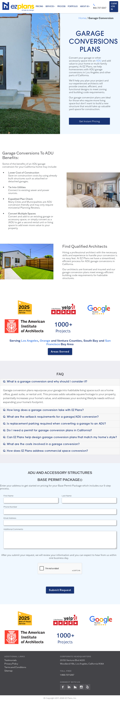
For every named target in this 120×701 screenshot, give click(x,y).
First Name (8, 496)
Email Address (10, 518)
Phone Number (10, 507)
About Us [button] (84, 6)
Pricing (39, 6)
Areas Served (60, 351)
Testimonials (10, 660)
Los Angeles (29, 340)
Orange (44, 340)
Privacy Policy (11, 663)
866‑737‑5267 (99, 8)
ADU (98, 60)
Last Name (66, 496)
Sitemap (8, 670)
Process (61, 6)
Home (82, 18)
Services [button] (50, 6)
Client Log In (114, 6)
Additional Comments (13, 529)
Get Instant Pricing (89, 121)
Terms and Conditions (15, 667)
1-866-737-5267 (67, 674)
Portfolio (73, 6)
